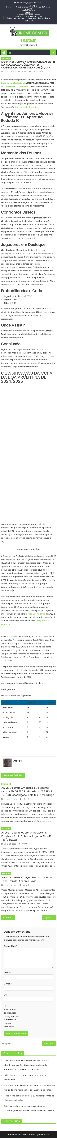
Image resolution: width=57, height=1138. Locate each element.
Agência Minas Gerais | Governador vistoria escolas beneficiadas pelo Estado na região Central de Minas (50, 917)
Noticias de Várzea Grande (28, 15)
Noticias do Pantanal (15, 18)
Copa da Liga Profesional (13, 83)
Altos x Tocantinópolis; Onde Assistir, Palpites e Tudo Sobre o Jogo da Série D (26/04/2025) (26, 836)
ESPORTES (33, 5)
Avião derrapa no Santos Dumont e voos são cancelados (25, 1077)
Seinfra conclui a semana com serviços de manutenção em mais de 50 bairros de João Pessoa (29, 1108)
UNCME (28, 41)
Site (5, 994)
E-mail (8, 983)
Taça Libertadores (36, 614)
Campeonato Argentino (26, 107)
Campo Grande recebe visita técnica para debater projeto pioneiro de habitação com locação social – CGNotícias (10, 917)
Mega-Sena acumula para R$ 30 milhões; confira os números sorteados (29, 1098)
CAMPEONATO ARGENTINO (17, 86)
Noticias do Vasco (42, 7)
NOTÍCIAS (29, 13)
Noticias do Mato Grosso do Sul (28, 16)
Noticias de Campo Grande (39, 18)
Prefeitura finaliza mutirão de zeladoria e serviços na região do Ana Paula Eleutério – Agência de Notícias (29, 1087)
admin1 (24, 71)
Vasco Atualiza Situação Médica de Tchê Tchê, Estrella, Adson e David (26, 879)
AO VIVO (28, 9)
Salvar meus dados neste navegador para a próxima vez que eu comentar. (11, 1018)
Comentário (10, 946)
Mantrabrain (44, 1134)
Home (8, 7)
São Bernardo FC (23, 7)
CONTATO (29, 21)
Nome (7, 972)
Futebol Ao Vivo (28, 11)
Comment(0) (38, 71)
